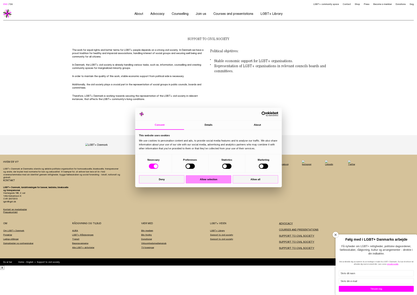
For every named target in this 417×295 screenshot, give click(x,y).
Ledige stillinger (11, 239)
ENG (5, 4)
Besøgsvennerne (80, 243)
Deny (162, 179)
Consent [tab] (160, 124)
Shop (357, 4)
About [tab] (257, 124)
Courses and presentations (233, 14)
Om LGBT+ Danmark (13, 230)
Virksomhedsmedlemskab (153, 243)
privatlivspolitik (392, 264)
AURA (75, 230)
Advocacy (157, 14)
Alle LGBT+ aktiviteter (83, 247)
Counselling (180, 14)
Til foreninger (147, 247)
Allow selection (208, 179)
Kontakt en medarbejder (15, 209)
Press (366, 4)
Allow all (255, 179)
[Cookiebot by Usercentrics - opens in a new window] (264, 114)
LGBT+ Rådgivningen (82, 234)
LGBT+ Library (271, 14)
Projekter (7, 234)
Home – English (25, 262)
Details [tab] (209, 124)
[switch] (190, 166)
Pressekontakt (10, 212)
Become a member (382, 4)
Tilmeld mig (376, 289)
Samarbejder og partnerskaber (18, 243)
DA (11, 4)
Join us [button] (201, 14)
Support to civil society (221, 234)
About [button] (138, 14)
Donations (401, 4)
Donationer (146, 239)
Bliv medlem (147, 230)
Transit (75, 239)
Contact (347, 4)
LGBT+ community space (326, 4)
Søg (412, 4)
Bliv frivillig (146, 234)
